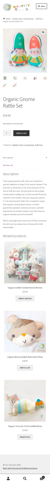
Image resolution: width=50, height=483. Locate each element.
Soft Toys (39, 18)
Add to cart (21, 133)
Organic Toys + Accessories (23, 18)
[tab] (25, 158)
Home (8, 18)
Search (25, 478)
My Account (8, 478)
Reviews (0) (8, 165)
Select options (25, 298)
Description (8, 157)
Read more (25, 437)
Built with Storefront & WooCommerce (20, 468)
